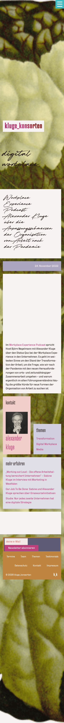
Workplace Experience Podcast (27, 344)
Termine (11, 556)
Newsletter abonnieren (21, 548)
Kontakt (37, 565)
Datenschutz (21, 565)
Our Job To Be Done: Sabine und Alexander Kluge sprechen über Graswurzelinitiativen (30, 491)
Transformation (45, 438)
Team (23, 556)
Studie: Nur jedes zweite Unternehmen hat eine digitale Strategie (30, 500)
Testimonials (52, 556)
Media (39, 449)
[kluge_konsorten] (23, 126)
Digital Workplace (46, 444)
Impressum (52, 565)
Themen (36, 556)
